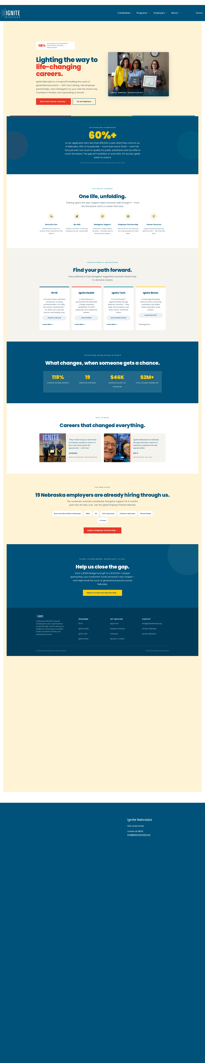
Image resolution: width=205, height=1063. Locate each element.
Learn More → (48, 324)
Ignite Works (83, 639)
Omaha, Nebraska (149, 629)
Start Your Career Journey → (53, 101)
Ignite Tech (118, 292)
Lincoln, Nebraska (149, 634)
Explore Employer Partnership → (102, 530)
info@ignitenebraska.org (152, 623)
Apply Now (114, 623)
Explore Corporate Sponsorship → (102, 593)
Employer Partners (117, 629)
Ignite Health (86, 292)
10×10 (54, 292)
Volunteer (114, 634)
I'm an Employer (84, 101)
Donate (199, 13)
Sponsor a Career (117, 639)
